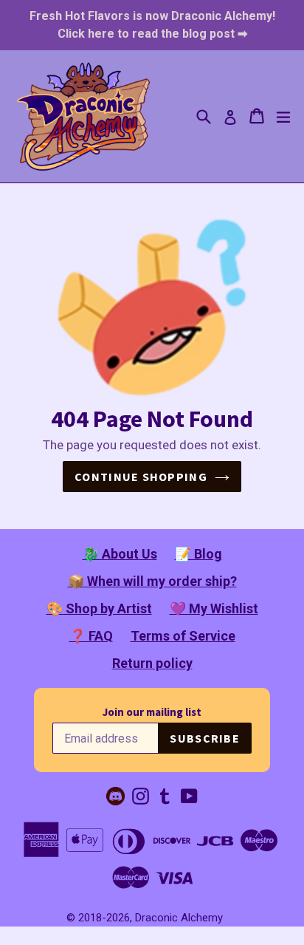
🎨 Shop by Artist (99, 608)
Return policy (152, 663)
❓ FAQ (91, 636)
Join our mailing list (152, 711)
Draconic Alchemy (179, 917)
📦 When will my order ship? (152, 581)
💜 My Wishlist (214, 608)
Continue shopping (141, 476)
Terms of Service (183, 636)
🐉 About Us (120, 554)
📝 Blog (198, 554)
